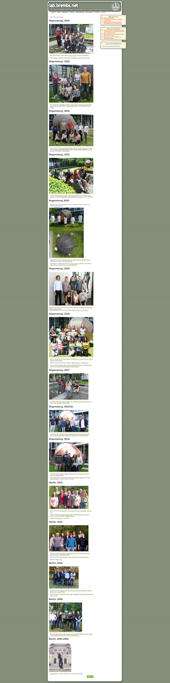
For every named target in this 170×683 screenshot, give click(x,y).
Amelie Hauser (57, 149)
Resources (89, 12)
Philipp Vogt (81, 634)
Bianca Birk (68, 435)
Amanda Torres (62, 365)
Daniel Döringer (72, 55)
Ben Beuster (63, 553)
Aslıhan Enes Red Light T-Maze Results (114, 32)
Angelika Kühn (77, 401)
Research (65, 12)
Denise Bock (58, 518)
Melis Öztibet (65, 149)
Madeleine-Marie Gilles (66, 514)
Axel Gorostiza (65, 403)
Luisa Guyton (74, 104)
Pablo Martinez (84, 435)
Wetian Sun (69, 401)
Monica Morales (87, 365)
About (53, 12)
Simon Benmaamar (62, 195)
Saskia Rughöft (54, 635)
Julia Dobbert (66, 359)
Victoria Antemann (60, 516)
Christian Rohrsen (64, 307)
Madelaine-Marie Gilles (66, 594)
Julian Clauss (89, 634)
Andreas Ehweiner (83, 148)
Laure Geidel (74, 634)
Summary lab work (109, 18)
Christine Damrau (85, 553)
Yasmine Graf (58, 559)
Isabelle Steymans (59, 435)
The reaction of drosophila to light (112, 37)
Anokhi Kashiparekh (55, 366)
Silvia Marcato (70, 106)
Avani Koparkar (75, 366)
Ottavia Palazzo (86, 260)
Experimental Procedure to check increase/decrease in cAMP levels (113, 22)
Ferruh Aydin (84, 310)
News (58, 12)
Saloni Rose (62, 401)
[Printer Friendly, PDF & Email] (90, 676)
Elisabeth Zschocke (58, 58)
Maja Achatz (67, 58)
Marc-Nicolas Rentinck (82, 557)
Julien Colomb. (54, 595)
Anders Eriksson (77, 260)
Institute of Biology (79, 477)
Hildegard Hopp (69, 516)
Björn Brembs (85, 58)
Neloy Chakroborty (81, 511)
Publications (80, 12)
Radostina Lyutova (77, 58)
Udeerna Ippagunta (64, 148)
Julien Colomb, (72, 557)
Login (103, 12)
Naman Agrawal (65, 366)
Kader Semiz (57, 309)
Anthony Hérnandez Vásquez (75, 365)
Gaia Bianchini (84, 363)
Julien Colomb (72, 511)
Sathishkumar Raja (78, 514)
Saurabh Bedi (74, 359)
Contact (97, 12)
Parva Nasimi (66, 151)
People (72, 12)
